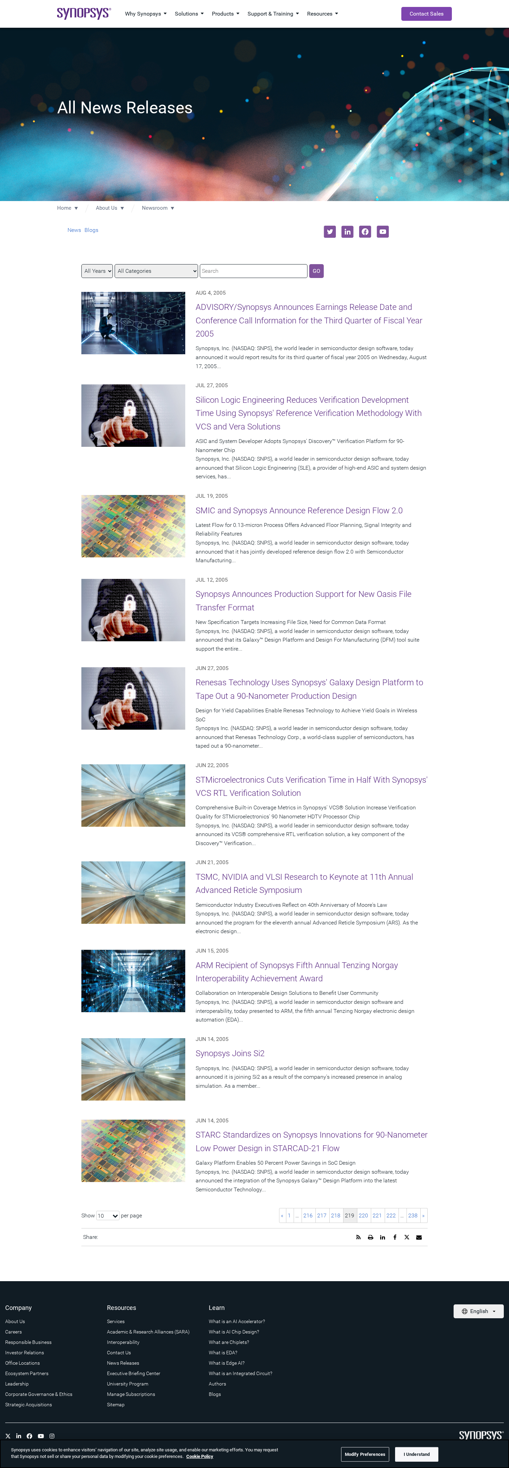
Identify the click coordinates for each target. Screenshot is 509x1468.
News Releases (123, 1363)
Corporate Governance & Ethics (38, 1394)
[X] (8, 1436)
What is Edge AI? (226, 1363)
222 (391, 1215)
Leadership (17, 1384)
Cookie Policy (199, 1456)
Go (316, 271)
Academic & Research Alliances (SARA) (148, 1332)
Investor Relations (24, 1352)
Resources (319, 13)
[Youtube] (41, 1436)
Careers (13, 1332)
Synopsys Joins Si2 (230, 1053)
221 (377, 1215)
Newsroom (155, 208)
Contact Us (119, 1352)
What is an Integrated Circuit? (240, 1373)
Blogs (91, 230)
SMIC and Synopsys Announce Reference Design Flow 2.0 (299, 510)
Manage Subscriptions (131, 1394)
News (74, 230)
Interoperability (123, 1342)
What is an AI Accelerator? (237, 1321)
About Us (106, 208)
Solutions (186, 13)
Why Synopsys (143, 13)
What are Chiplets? (229, 1342)
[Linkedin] (18, 1436)
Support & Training (270, 13)
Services (116, 1321)
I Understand (417, 1454)
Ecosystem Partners (26, 1373)
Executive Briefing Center (133, 1373)
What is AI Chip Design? (234, 1332)
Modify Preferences (365, 1454)
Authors (217, 1384)
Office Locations (22, 1363)
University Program (127, 1384)
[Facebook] (29, 1436)
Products (223, 13)
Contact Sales (427, 13)
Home (64, 208)
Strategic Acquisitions (28, 1404)
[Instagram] (52, 1436)
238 (413, 1215)
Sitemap (116, 1404)
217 (322, 1215)
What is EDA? (223, 1352)
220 (363, 1215)
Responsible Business (28, 1342)
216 (308, 1215)
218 (335, 1215)
